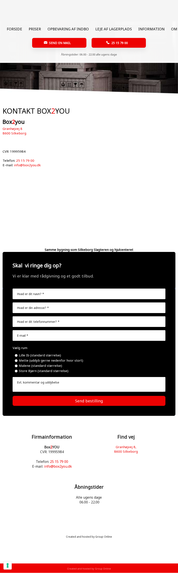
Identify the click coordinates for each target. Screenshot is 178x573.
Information (151, 28)
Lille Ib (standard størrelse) (40, 355)
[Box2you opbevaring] (89, 11)
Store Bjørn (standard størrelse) (43, 371)
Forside (14, 28)
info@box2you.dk (27, 165)
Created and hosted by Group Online (89, 537)
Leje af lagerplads (113, 28)
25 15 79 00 (25, 160)
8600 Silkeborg (14, 133)
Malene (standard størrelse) (40, 365)
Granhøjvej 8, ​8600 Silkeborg (126, 449)
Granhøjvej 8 (12, 128)
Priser (35, 28)
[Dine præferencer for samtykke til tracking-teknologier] (7, 565)
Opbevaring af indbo (68, 28)
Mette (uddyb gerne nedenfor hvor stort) (51, 360)
